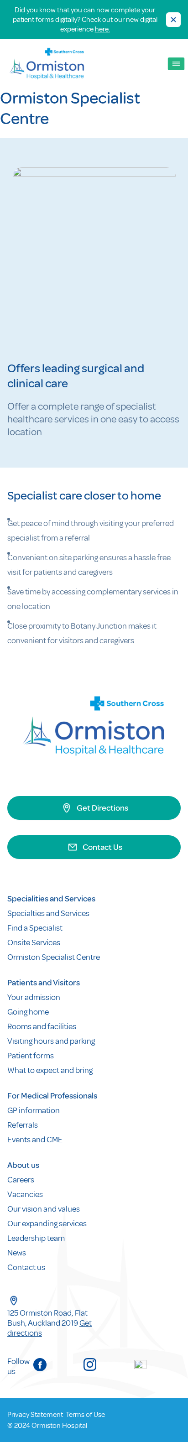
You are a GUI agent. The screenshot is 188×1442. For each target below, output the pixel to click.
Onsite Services (33, 942)
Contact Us (102, 847)
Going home (28, 1012)
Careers (20, 1180)
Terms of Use (85, 1414)
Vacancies (25, 1194)
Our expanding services (47, 1223)
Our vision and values (43, 1209)
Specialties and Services (48, 913)
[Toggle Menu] (176, 64)
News (16, 1253)
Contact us (26, 1267)
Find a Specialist (35, 928)
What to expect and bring (50, 1070)
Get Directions (102, 808)
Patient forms (30, 1056)
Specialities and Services (51, 899)
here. (102, 29)
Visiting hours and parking (51, 1041)
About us (23, 1165)
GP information (33, 1110)
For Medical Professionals (52, 1096)
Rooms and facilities (42, 1026)
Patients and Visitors (43, 983)
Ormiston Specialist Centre (53, 957)
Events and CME (35, 1140)
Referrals (22, 1125)
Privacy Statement (35, 1414)
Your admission (34, 997)
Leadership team (36, 1238)
